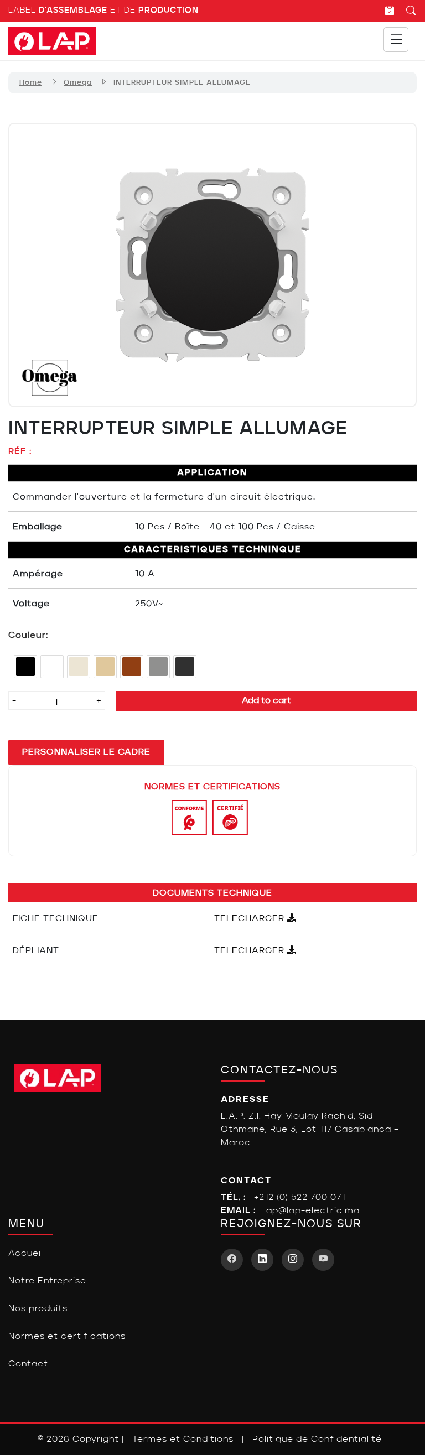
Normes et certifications (67, 1336)
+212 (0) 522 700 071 (299, 1197)
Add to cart (266, 701)
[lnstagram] (293, 1260)
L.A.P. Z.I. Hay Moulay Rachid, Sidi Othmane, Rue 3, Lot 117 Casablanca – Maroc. (310, 1129)
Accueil (25, 1253)
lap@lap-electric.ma (312, 1211)
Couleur (27, 635)
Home (30, 82)
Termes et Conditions (183, 1439)
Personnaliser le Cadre (86, 752)
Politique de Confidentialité (317, 1439)
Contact (28, 1364)
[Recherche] (406, 10)
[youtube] (323, 1260)
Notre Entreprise (47, 1281)
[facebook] (232, 1260)
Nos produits (38, 1309)
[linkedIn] (262, 1260)
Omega (78, 82)
